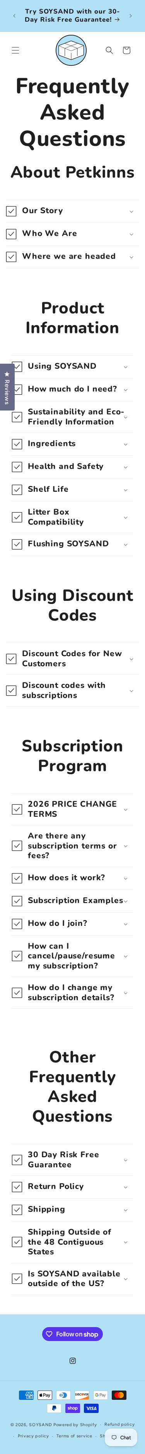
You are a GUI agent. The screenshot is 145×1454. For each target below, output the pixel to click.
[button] (15, 50)
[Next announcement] (130, 15)
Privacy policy (33, 1436)
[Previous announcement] (14, 15)
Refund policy (119, 1424)
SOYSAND (40, 1424)
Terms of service (74, 1436)
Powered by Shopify (75, 1424)
